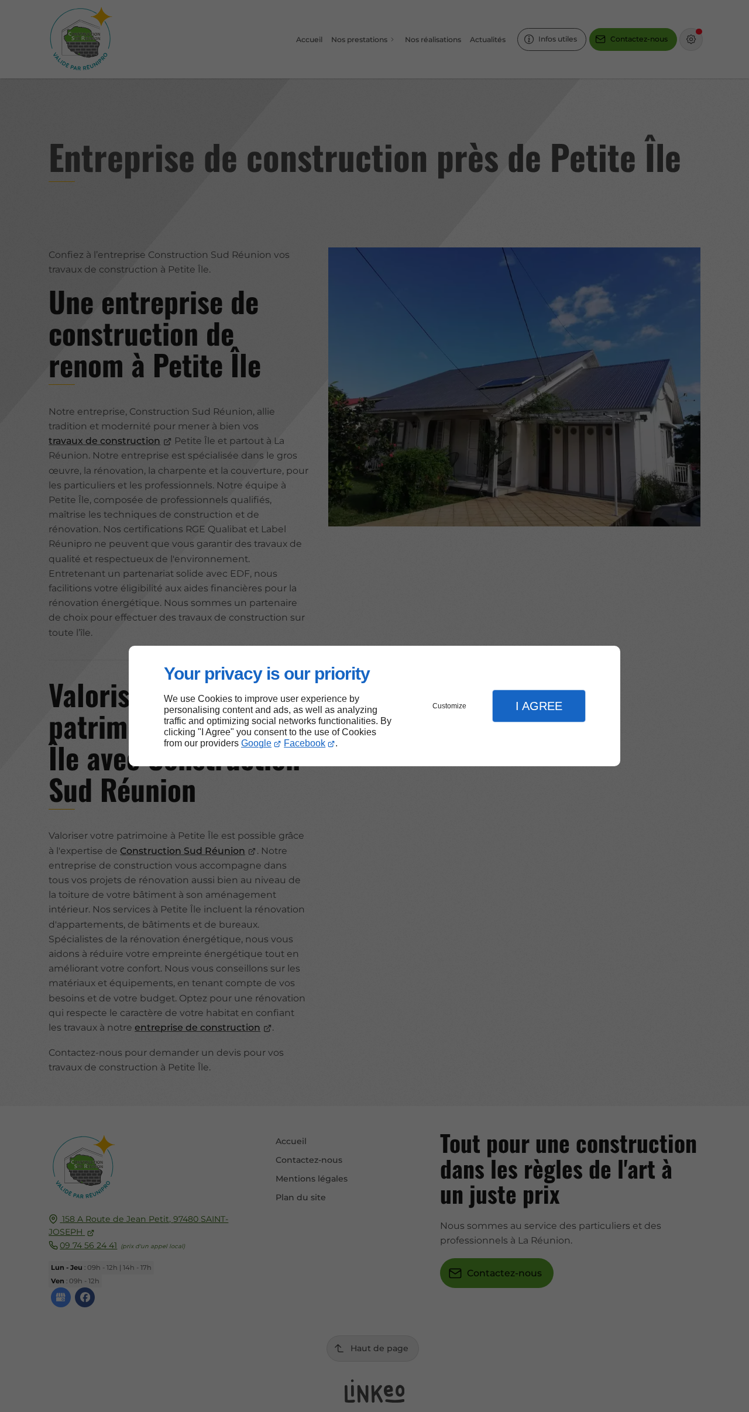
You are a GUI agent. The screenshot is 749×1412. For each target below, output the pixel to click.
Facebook (304, 743)
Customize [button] (449, 706)
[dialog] (374, 706)
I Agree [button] (539, 706)
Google (256, 743)
